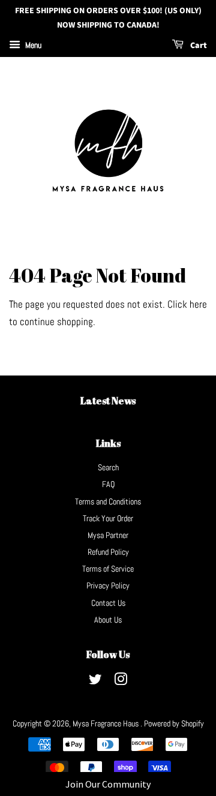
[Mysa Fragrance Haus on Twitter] (95, 681)
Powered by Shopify (174, 723)
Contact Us (108, 602)
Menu (32, 45)
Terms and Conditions (108, 501)
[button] (107, 784)
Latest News (108, 400)
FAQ (108, 484)
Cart (197, 46)
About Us (108, 619)
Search (108, 467)
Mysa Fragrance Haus (106, 723)
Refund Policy (108, 551)
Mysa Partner (108, 535)
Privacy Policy (108, 585)
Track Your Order (108, 518)
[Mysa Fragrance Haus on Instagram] (120, 681)
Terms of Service (108, 568)
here (198, 304)
